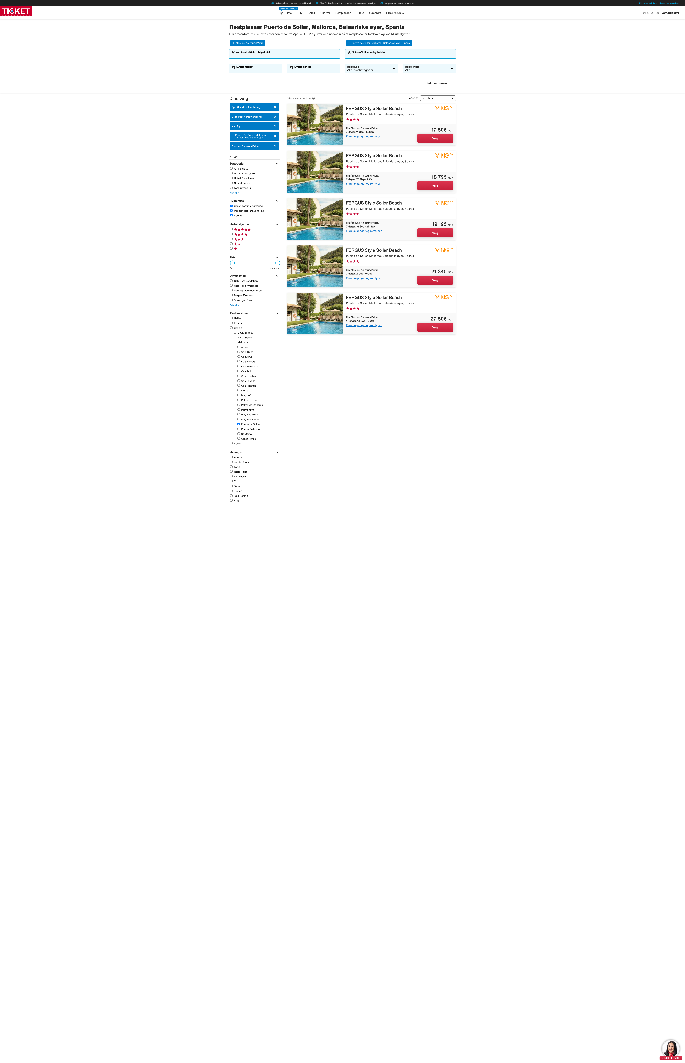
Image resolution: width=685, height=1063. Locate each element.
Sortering (413, 98)
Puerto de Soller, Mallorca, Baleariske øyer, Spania (381, 43)
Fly (300, 13)
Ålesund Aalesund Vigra (249, 43)
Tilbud (360, 13)
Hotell (311, 13)
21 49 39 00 (651, 12)
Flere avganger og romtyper (364, 136)
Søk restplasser (437, 83)
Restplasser (343, 13)
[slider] (231, 263)
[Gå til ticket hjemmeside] (16, 10)
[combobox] (287, 55)
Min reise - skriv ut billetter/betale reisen (659, 3)
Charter (325, 13)
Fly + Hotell (286, 13)
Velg (435, 138)
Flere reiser (395, 13)
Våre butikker (670, 12)
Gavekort (375, 13)
